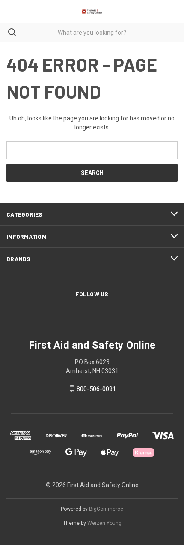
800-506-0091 (96, 389)
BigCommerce (106, 509)
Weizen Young (104, 523)
